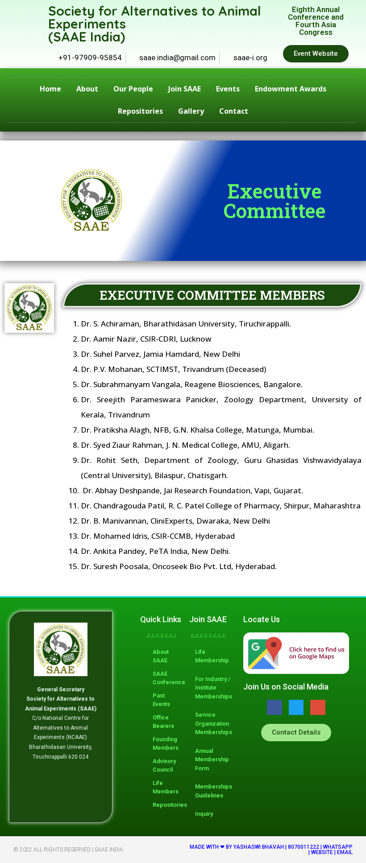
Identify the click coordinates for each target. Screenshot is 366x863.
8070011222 (303, 847)
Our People (133, 89)
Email (345, 852)
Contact (233, 111)
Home (50, 89)
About (87, 89)
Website (322, 852)
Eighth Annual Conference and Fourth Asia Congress (316, 21)
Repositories (140, 111)
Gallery (191, 111)
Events (228, 89)
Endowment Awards (290, 89)
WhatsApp (338, 847)
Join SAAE (184, 89)
